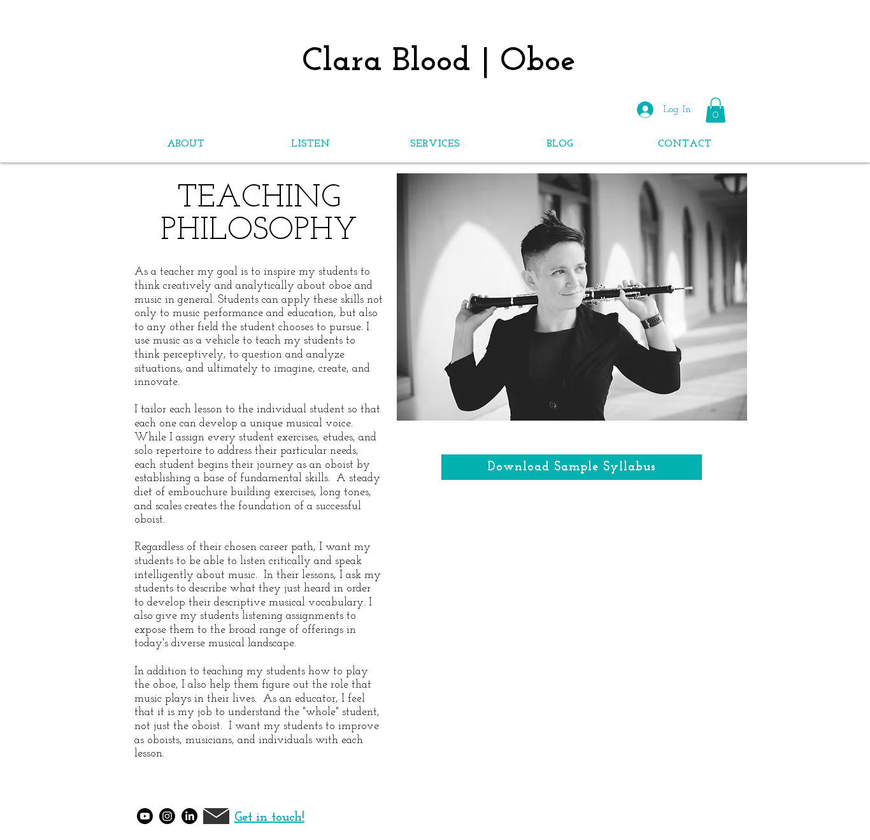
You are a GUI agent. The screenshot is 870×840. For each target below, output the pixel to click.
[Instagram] (167, 816)
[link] (715, 110)
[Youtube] (145, 816)
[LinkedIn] (189, 816)
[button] (185, 144)
